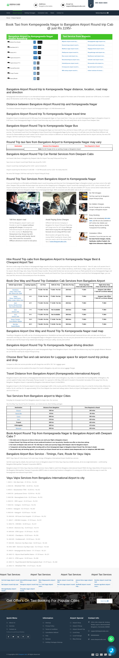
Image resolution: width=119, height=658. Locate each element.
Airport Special (17, 13)
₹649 (35, 47)
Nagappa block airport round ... (96, 48)
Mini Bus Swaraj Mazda (15, 325)
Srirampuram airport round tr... (70, 67)
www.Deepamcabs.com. (58, 242)
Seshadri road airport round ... (96, 59)
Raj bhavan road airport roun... (96, 56)
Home (8, 13)
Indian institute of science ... (95, 70)
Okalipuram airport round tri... (70, 52)
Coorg (18, 416)
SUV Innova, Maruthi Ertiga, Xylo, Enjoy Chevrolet (15, 304)
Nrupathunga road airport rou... (96, 52)
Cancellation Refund (51, 632)
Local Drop (76, 632)
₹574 (39, 47)
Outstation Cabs (43, 13)
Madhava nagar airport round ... (70, 48)
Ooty (18, 419)
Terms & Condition (51, 629)
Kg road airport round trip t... (96, 67)
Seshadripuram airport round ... (70, 63)
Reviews (48, 639)
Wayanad (18, 428)
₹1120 (35, 58)
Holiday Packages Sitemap (53, 642)
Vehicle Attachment (101, 13)
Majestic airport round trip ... (70, 41)
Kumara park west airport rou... (96, 45)
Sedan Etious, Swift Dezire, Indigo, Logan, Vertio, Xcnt (15, 298)
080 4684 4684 (101, 2)
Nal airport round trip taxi (9, 584)
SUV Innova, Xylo (15, 310)
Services (11, 626)
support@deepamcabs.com (75, 6)
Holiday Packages (30, 13)
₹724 (35, 52)
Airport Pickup (77, 626)
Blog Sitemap (77, 639)
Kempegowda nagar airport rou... (97, 41)
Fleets (52, 13)
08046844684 (95, 635)
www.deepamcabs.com (98, 639)
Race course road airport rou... (70, 56)
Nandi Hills (18, 413)
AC (34, 42)
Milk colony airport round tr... (70, 70)
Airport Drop (77, 623)
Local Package (77, 636)
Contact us (60, 13)
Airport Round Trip (79, 629)
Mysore (18, 410)
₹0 (39, 58)
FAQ (46, 636)
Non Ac (40, 42)
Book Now (104, 601)
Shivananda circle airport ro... (96, 63)
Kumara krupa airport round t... (70, 45)
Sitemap (48, 623)
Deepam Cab (23, 654)
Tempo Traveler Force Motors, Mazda (15, 320)
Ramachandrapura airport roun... (71, 59)
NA (35, 63)
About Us (12, 623)
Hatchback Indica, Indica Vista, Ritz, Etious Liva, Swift (15, 291)
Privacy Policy (49, 626)
